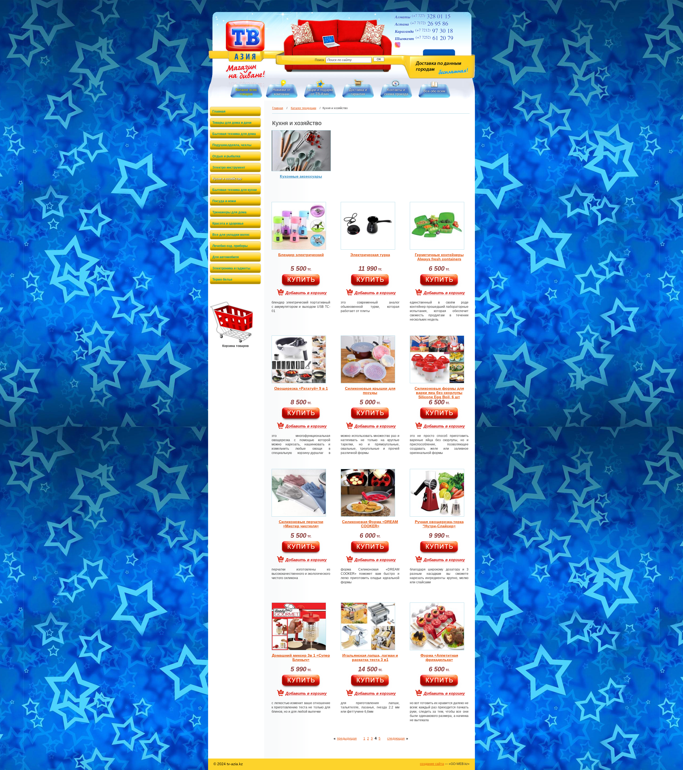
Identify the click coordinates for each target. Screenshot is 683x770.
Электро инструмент (228, 167)
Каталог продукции (303, 108)
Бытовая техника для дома (234, 134)
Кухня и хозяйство (226, 179)
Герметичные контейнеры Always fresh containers (439, 257)
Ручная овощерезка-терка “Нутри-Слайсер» (439, 524)
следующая (396, 738)
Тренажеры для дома (229, 212)
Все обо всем (434, 91)
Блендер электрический (301, 255)
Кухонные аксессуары (301, 176)
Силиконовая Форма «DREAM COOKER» (370, 524)
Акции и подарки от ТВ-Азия (320, 92)
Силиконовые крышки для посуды (370, 390)
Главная (218, 111)
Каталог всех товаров (246, 92)
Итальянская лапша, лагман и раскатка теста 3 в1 (370, 657)
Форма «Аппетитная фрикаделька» (439, 657)
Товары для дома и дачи (231, 123)
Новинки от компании (282, 92)
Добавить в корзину (306, 293)
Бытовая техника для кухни (234, 190)
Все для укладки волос (231, 235)
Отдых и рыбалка (226, 156)
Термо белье (222, 279)
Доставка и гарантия (358, 92)
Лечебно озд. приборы (230, 246)
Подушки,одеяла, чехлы (231, 145)
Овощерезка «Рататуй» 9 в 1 (301, 388)
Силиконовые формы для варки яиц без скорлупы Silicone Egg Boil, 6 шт (439, 392)
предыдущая (347, 738)
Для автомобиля (225, 257)
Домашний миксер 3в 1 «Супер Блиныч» (301, 657)
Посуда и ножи (224, 201)
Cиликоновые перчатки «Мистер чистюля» (301, 524)
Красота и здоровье (228, 223)
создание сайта (432, 764)
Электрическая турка (370, 255)
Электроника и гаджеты (231, 268)
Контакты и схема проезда (396, 92)
